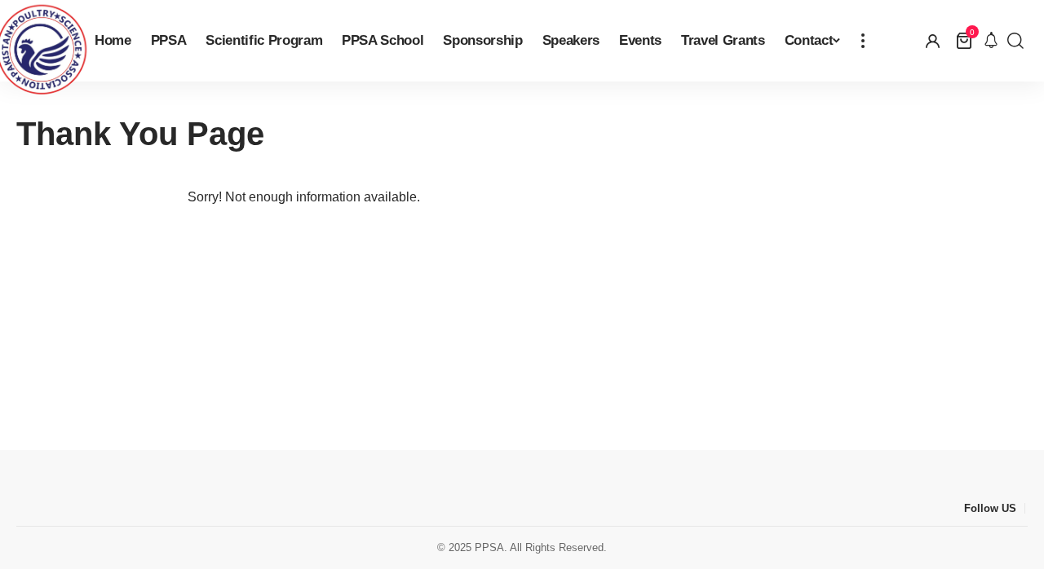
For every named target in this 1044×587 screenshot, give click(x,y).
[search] (1015, 41)
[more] (863, 41)
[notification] (991, 41)
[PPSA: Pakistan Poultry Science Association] (40, 40)
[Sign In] (933, 41)
